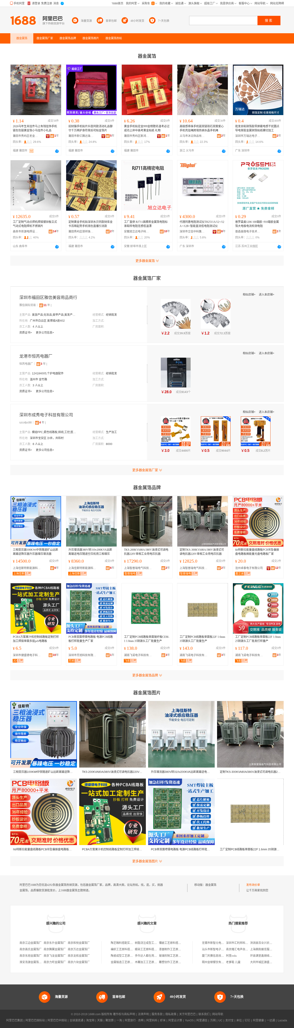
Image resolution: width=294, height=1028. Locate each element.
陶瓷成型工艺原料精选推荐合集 (130, 955)
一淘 (119, 1020)
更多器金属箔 (145, 261)
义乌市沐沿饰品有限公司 (192, 136)
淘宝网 (90, 1020)
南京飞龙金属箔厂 (55, 955)
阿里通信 (201, 1020)
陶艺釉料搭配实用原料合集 (127, 943)
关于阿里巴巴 (187, 1014)
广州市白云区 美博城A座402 (47, 320)
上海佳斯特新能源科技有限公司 (28, 568)
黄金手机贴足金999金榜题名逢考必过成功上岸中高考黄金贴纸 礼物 (147, 128)
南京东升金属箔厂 (55, 943)
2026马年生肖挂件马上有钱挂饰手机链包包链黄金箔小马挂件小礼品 (35, 128)
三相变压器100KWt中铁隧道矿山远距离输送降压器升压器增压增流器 (35, 551)
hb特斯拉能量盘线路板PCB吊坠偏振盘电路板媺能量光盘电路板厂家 (257, 551)
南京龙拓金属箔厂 (79, 955)
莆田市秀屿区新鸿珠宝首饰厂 (136, 136)
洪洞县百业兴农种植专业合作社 (269, 943)
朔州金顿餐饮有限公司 (215, 962)
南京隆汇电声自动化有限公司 (244, 949)
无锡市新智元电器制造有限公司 (221, 943)
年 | (47, 305)
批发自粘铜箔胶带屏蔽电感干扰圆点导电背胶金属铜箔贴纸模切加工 (257, 128)
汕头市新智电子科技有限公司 (220, 949)
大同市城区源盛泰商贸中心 (266, 962)
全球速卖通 (76, 1020)
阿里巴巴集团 (14, 1020)
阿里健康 (258, 1020)
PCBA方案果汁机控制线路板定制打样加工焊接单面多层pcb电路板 (36, 639)
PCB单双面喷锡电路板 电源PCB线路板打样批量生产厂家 (90, 639)
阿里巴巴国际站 (35, 1020)
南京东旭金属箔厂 (31, 955)
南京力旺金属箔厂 (55, 962)
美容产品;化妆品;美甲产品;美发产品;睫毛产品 (55, 314)
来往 (239, 1020)
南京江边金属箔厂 (31, 943)
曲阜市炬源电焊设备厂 (25, 231)
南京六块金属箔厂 (79, 962)
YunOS (189, 1020)
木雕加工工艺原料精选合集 (151, 962)
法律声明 (143, 1014)
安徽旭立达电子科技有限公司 (136, 231)
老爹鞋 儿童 (233, 962)
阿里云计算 (175, 1020)
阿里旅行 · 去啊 (134, 1020)
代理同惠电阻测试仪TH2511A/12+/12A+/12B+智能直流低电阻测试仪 (202, 224)
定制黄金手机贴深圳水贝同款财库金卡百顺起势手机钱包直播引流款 (90, 224)
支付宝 (229, 1020)
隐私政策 (170, 1014)
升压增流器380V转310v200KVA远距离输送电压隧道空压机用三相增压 (90, 551)
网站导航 (217, 1014)
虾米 (163, 1020)
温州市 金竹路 (38, 379)
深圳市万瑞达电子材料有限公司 (247, 136)
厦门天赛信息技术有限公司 (218, 955)
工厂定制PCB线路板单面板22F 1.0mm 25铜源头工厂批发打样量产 (258, 639)
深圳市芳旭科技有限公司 (83, 655)
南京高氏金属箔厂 (31, 949)
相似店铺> (249, 294)
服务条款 (157, 1014)
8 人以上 (38, 444)
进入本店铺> (266, 294)
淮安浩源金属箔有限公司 (35, 962)
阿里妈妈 (151, 1020)
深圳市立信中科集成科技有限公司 (192, 231)
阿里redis (231, 955)
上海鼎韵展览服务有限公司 (266, 949)
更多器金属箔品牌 (145, 675)
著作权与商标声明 (124, 1014)
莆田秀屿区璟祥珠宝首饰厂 (81, 231)
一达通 (271, 1020)
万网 (213, 1020)
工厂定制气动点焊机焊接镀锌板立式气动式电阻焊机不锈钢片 (35, 224)
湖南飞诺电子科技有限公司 (139, 655)
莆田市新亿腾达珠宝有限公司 (81, 136)
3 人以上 (38, 385)
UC (220, 1020)
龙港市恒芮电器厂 (35, 356)
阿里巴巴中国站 (57, 1020)
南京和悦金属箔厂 (79, 943)
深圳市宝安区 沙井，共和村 (47, 438)
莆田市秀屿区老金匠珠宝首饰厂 (25, 136)
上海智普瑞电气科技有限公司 (139, 568)
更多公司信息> (45, 332)
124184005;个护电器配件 (48, 373)
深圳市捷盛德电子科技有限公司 (28, 655)
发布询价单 (253, 885)
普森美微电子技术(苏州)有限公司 (247, 231)
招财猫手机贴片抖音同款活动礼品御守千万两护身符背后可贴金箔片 (90, 128)
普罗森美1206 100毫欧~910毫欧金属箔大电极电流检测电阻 (257, 224)
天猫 (100, 1020)
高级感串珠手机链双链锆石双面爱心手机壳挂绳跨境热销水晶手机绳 (202, 128)
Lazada (282, 1020)
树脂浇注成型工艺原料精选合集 (154, 943)
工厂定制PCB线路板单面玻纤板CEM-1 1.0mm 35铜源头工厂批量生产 (146, 639)
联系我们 (203, 1014)
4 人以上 (38, 326)
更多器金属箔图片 (145, 861)
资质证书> (26, 332)
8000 (109, 444)
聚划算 (109, 1020)
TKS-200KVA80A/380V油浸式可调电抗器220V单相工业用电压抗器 (146, 551)
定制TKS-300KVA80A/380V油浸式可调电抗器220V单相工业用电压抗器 (202, 551)
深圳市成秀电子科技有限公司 (46, 415)
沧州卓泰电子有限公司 (249, 568)
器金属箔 (210, 885)
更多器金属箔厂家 (145, 470)
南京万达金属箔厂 (79, 949)
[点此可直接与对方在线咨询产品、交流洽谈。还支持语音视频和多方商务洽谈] (57, 151)
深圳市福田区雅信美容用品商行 (48, 298)
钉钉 (247, 1020)
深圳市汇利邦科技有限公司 (242, 943)
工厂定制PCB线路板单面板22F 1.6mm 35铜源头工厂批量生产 (202, 639)
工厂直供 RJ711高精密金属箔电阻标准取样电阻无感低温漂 (146, 224)
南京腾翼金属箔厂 (55, 949)
